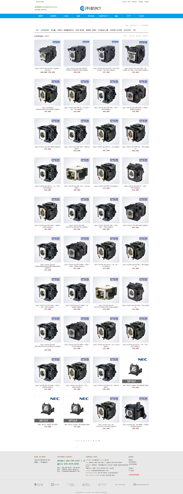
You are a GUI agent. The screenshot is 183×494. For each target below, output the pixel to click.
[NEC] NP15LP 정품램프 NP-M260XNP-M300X (76, 424)
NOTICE (131, 460)
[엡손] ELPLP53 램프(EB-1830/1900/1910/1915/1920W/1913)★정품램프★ (48, 346)
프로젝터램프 (145, 25)
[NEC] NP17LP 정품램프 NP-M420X (47, 424)
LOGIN (124, 1)
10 (99, 440)
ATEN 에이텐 (79, 30)
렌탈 (116, 16)
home (126, 25)
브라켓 (59, 30)
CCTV (129, 16)
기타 (134, 30)
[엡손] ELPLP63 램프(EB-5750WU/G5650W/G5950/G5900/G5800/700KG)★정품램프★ (48, 266)
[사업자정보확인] (113, 473)
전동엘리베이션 (69, 30)
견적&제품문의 (132, 462)
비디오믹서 (127, 30)
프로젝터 (53, 16)
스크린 (66, 16)
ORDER (146, 1)
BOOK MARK (40, 1)
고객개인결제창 (133, 464)
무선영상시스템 (103, 30)
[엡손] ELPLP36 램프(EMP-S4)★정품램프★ (106, 186)
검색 (57, 10)
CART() (140, 1)
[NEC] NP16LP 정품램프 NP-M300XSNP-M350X (135, 385)
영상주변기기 (103, 16)
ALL (37, 30)
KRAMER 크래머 (91, 30)
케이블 (53, 30)
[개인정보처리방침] (134, 474)
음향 (78, 16)
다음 (102, 441)
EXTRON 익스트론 (116, 30)
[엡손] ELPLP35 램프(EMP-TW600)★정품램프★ (48, 147)
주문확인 (131, 468)
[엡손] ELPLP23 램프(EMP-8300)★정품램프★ (135, 225)
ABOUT (40, 16)
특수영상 (91, 16)
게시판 (141, 16)
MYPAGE (134, 1)
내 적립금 (131, 470)
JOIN (128, 1)
